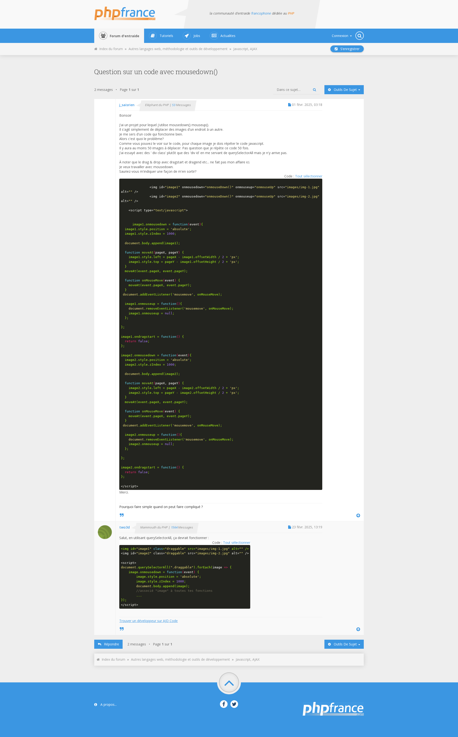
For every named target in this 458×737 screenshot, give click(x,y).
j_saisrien (127, 105)
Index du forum (110, 49)
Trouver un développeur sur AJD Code (148, 620)
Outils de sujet (344, 89)
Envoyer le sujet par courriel (259, 47)
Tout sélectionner (308, 176)
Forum (124, 36)
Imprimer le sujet (265, 47)
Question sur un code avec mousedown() (156, 71)
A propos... (108, 704)
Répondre (110, 644)
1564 (175, 527)
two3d (124, 527)
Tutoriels (166, 35)
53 (174, 105)
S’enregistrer (348, 49)
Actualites (227, 35)
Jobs (196, 35)
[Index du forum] (127, 12)
